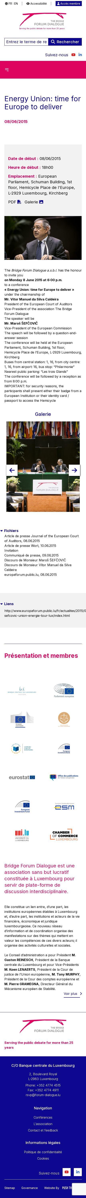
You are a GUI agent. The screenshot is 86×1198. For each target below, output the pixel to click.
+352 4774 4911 (47, 1090)
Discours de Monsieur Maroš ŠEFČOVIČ (35, 560)
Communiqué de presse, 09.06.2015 (31, 555)
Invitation (11, 550)
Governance (29, 1188)
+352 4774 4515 (49, 1085)
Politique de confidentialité (43, 1152)
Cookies (43, 1158)
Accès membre (70, 3)
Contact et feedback (43, 1130)
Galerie (32, 202)
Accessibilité (38, 3)
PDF (12, 202)
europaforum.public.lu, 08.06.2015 (30, 575)
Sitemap (9, 1188)
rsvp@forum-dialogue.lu (43, 1095)
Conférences (43, 1117)
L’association (43, 1124)
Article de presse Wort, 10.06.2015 (30, 546)
